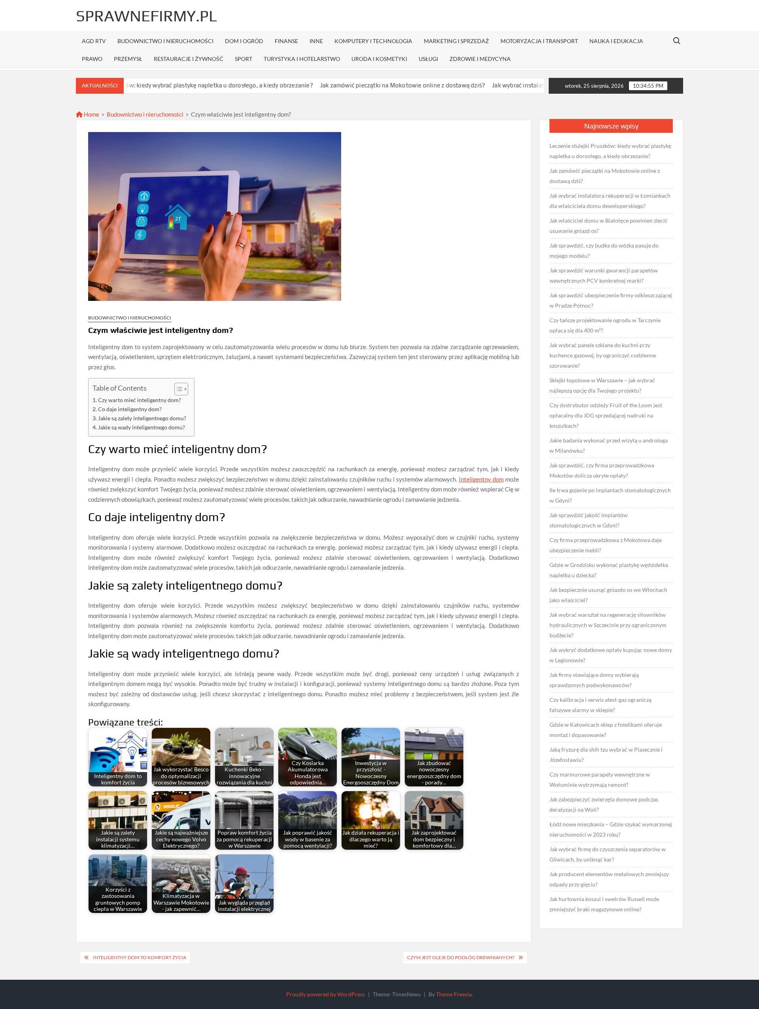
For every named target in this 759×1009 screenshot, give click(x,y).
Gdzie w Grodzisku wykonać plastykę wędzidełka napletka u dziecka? (608, 569)
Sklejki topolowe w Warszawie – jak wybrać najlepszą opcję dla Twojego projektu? (602, 385)
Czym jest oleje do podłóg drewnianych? (460, 957)
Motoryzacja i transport (539, 41)
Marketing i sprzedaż (456, 41)
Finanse (286, 41)
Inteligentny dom (481, 479)
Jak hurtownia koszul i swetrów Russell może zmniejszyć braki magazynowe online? (604, 904)
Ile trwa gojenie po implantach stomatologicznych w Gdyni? (610, 495)
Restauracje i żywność (188, 58)
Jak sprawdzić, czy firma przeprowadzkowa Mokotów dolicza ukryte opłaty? (601, 470)
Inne (316, 41)
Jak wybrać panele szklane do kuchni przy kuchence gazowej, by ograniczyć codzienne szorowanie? (602, 355)
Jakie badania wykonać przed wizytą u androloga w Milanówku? (608, 445)
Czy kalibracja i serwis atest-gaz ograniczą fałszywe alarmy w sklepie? (600, 704)
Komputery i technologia (373, 41)
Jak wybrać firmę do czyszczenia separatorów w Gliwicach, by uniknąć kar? (607, 854)
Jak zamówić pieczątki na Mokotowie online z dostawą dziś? (358, 85)
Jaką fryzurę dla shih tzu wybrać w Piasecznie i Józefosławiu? (606, 754)
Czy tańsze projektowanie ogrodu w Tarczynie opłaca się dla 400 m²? (605, 325)
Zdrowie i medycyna (480, 58)
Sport (243, 58)
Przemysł (128, 58)
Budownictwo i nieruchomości (165, 41)
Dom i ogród (244, 41)
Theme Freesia (454, 994)
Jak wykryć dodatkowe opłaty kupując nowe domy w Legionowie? (610, 654)
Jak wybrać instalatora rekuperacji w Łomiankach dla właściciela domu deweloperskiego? (609, 200)
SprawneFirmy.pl (146, 16)
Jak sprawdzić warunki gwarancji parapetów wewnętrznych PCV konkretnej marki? (603, 275)
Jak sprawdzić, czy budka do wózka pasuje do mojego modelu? (604, 250)
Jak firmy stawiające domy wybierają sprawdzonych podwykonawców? (594, 679)
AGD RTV (94, 41)
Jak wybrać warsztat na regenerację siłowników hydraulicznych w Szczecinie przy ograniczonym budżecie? (607, 625)
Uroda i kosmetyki (379, 58)
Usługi (428, 58)
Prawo (92, 58)
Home (91, 114)
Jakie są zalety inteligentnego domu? (142, 418)
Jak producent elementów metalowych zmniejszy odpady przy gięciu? (609, 879)
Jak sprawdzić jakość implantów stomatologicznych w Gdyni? (588, 520)
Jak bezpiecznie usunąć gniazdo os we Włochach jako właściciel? (608, 594)
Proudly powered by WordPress (325, 994)
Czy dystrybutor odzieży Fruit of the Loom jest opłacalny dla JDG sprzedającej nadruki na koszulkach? (605, 415)
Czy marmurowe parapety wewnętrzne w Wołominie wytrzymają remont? (599, 779)
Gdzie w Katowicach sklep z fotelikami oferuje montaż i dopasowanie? (605, 729)
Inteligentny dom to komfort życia (139, 957)
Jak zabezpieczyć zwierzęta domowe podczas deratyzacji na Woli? (603, 804)
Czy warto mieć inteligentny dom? (139, 400)
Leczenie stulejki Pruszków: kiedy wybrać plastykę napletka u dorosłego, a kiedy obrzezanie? (142, 85)
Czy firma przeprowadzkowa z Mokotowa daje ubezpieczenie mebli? (605, 545)
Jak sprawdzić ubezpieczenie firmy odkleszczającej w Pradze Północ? (610, 300)
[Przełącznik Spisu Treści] (177, 389)
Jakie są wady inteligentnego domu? (141, 427)
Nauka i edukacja (616, 41)
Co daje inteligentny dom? (130, 409)
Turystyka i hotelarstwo (302, 58)
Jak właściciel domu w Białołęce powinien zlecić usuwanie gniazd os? (608, 225)
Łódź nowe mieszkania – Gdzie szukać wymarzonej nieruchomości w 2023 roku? (610, 829)
